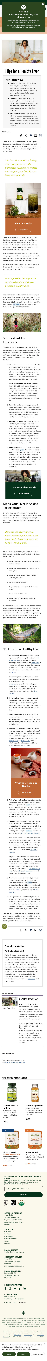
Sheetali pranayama (26, 871)
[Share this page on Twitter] (26, 136)
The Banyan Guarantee (12, 1261)
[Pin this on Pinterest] (31, 136)
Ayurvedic (16, 304)
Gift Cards (7, 1264)
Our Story (7, 1231)
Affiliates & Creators (11, 1275)
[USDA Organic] (21, 1203)
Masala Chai (25, 740)
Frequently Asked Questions (14, 1266)
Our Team (7, 1234)
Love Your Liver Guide (23, 487)
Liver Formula (23, 223)
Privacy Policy (17, 1335)
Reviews (7, 1243)
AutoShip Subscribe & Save (13, 1222)
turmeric (12, 684)
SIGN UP (23, 1195)
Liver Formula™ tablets (10, 1106)
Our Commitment (10, 1239)
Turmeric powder (34, 1105)
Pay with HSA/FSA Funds (13, 1220)
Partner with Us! (10, 1273)
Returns (7, 1224)
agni (28, 805)
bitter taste (35, 663)
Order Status (8, 1215)
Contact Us (8, 1259)
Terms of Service (28, 1335)
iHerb (36, 25)
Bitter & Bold (13, 740)
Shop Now (23, 230)
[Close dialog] (43, 4)
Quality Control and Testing (14, 1252)
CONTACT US (10, 1294)
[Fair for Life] (13, 1203)
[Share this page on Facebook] (21, 136)
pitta (22, 450)
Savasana (18, 890)
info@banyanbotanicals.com (14, 1299)
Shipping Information (11, 1217)
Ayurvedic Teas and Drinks (26, 784)
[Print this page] (40, 136)
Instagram (31, 979)
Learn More (23, 494)
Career (6, 1241)
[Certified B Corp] (6, 1203)
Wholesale (8, 1278)
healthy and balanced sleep (30, 833)
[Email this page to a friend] (35, 136)
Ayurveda (29, 831)
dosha (29, 883)
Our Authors (8, 1236)
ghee (13, 672)
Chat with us (22, 1302)
